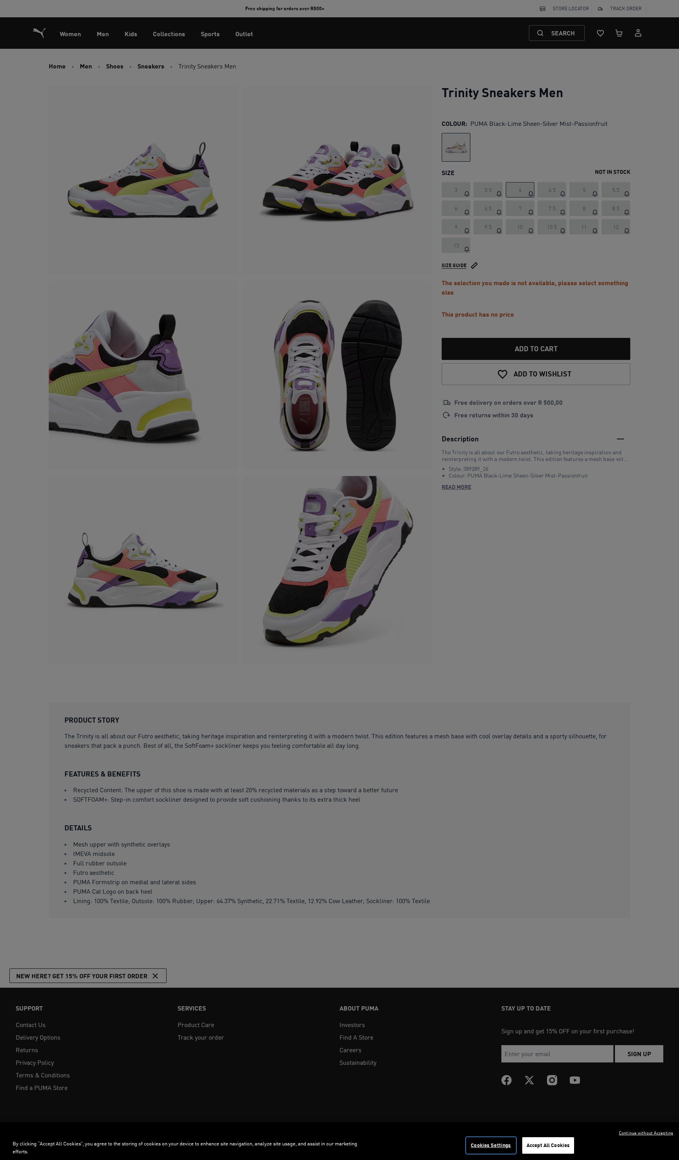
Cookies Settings (491, 1145)
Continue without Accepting (646, 1133)
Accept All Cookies (548, 1145)
